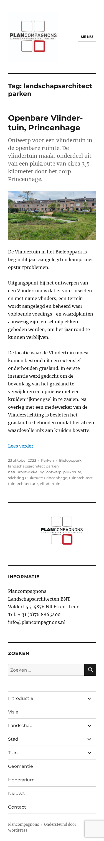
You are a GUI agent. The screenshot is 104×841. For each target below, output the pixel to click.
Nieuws (16, 793)
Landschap (20, 725)
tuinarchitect (81, 478)
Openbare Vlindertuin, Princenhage (45, 122)
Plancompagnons (23, 824)
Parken (47, 460)
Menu (87, 36)
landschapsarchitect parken (33, 466)
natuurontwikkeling (26, 472)
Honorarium (21, 779)
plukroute (72, 472)
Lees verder (20, 446)
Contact (17, 807)
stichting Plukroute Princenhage (37, 478)
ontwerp (54, 472)
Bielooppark (70, 460)
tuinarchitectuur (23, 483)
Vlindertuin (50, 483)
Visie (13, 712)
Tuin (13, 752)
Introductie (20, 698)
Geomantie (20, 766)
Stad (13, 739)
